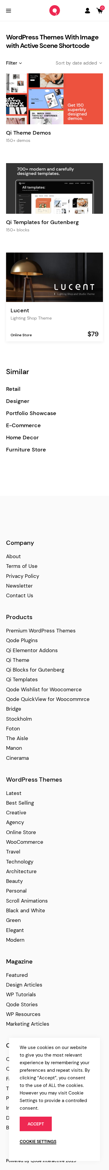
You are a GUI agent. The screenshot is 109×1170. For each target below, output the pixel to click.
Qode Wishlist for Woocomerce (44, 689)
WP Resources (23, 1014)
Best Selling (20, 803)
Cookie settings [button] (38, 1141)
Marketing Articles (27, 1024)
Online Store (21, 335)
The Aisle (17, 738)
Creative (16, 812)
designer (17, 401)
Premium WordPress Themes (41, 630)
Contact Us (19, 595)
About (13, 556)
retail (13, 389)
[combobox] (74, 63)
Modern (15, 940)
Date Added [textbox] (84, 63)
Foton (13, 728)
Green (13, 920)
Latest (13, 793)
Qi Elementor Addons (32, 650)
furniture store (26, 449)
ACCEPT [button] (36, 1124)
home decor (22, 437)
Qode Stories (22, 1004)
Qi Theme (17, 660)
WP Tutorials (21, 994)
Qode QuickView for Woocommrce (48, 699)
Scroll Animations (27, 900)
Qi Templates (22, 679)
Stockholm (19, 719)
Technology (19, 861)
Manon (14, 748)
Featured (17, 975)
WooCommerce (24, 842)
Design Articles (24, 984)
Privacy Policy (22, 576)
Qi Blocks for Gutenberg (35, 669)
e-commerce (23, 425)
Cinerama (17, 758)
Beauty (14, 881)
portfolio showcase (31, 413)
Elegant (15, 930)
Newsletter (19, 585)
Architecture (21, 871)
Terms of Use (22, 566)
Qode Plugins (22, 640)
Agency (15, 822)
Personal (16, 890)
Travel (13, 851)
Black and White (25, 910)
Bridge (13, 709)
